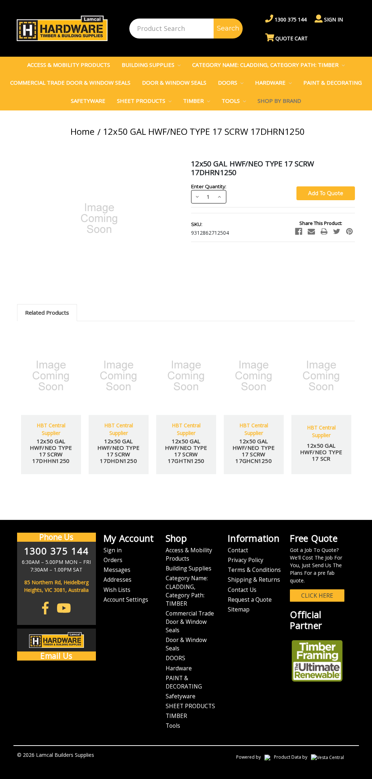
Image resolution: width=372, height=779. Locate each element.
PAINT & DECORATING (332, 82)
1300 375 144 (290, 19)
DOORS (228, 82)
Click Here (317, 596)
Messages (117, 570)
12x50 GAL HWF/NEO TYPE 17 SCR (321, 452)
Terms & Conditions (254, 570)
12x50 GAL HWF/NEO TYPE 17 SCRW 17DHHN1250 (51, 450)
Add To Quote (51, 395)
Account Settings (126, 600)
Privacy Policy (245, 560)
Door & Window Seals (174, 82)
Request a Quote (250, 600)
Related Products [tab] (47, 312)
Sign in (333, 19)
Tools (231, 100)
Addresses (118, 580)
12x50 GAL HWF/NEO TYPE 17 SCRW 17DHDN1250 (118, 450)
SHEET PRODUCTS (142, 100)
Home (82, 131)
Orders (113, 560)
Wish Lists (117, 590)
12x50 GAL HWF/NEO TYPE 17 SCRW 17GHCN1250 (253, 450)
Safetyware (88, 100)
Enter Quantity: (208, 186)
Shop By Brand (279, 100)
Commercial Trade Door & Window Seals (70, 82)
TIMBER (194, 100)
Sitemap (239, 609)
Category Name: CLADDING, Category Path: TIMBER (266, 64)
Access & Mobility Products (68, 64)
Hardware (271, 82)
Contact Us (242, 590)
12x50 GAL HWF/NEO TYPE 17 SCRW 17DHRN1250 (204, 131)
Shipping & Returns (254, 580)
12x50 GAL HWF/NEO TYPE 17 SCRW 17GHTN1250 (186, 450)
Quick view (51, 355)
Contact (238, 550)
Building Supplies (149, 64)
